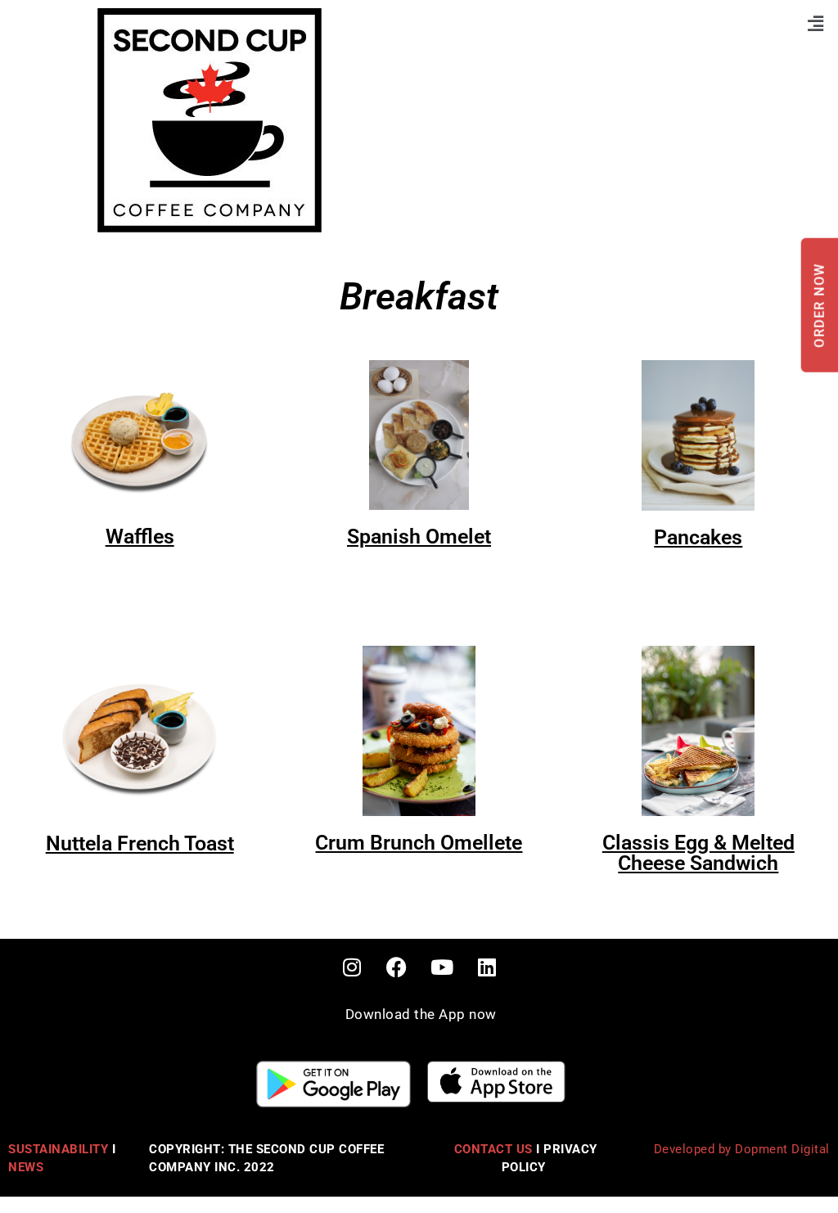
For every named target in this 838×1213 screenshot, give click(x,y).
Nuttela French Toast (140, 843)
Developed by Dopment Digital (742, 1149)
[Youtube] (441, 967)
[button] (816, 23)
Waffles (140, 536)
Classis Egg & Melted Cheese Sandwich (698, 853)
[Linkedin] (486, 967)
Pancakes (698, 537)
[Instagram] (351, 967)
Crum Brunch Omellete (418, 843)
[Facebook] (396, 967)
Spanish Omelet (419, 536)
